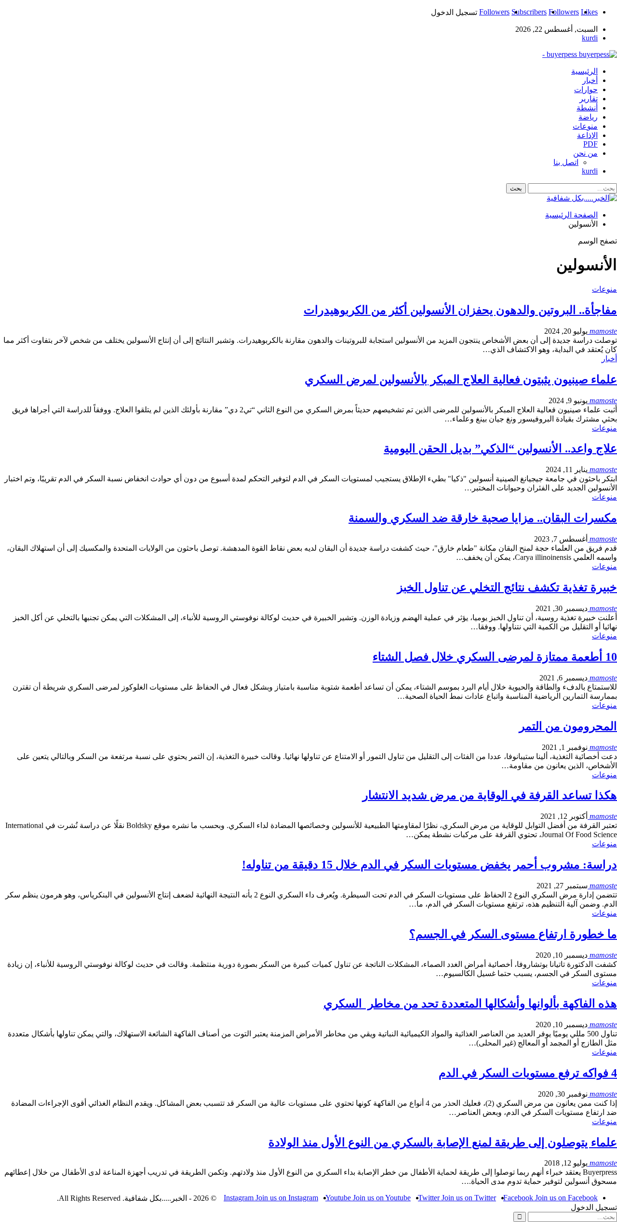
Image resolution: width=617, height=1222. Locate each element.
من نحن (585, 153)
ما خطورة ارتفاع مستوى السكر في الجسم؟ (513, 934)
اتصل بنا (565, 162)
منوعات (585, 126)
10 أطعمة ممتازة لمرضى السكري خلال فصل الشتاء (495, 657)
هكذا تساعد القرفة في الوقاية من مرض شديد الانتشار (489, 795)
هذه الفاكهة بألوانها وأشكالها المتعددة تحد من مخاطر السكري (470, 1003)
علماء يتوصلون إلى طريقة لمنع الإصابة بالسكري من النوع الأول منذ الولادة (442, 1142)
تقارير (588, 99)
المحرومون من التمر (568, 726)
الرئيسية (584, 71)
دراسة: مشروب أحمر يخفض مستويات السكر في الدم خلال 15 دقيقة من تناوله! (429, 864)
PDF (590, 144)
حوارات (586, 89)
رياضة (588, 117)
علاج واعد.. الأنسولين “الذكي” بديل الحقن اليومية (500, 448)
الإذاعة (587, 135)
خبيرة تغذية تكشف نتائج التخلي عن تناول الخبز (507, 587)
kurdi (590, 38)
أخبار (590, 80)
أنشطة (587, 108)
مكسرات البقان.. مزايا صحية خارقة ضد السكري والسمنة (483, 518)
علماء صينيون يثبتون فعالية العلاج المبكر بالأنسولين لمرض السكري (461, 379)
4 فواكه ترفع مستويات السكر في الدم (528, 1073)
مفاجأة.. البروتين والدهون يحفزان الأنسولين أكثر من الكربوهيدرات (460, 310)
